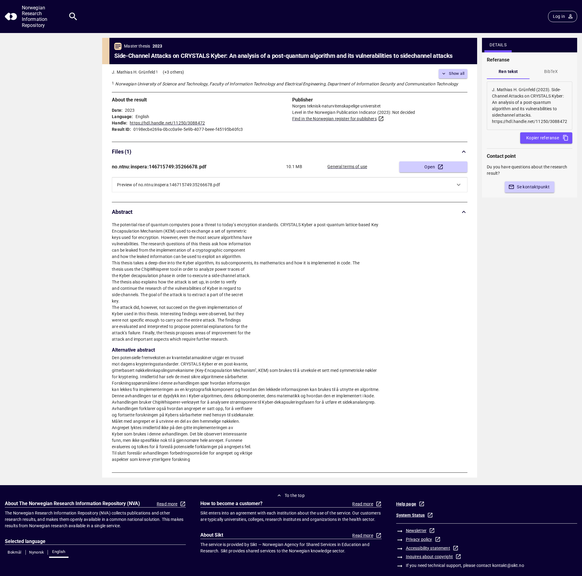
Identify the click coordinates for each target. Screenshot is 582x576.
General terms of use (347, 166)
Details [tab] (498, 44)
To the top (295, 495)
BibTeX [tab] (551, 71)
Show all (456, 73)
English (58, 551)
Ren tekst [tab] (508, 71)
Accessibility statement (428, 548)
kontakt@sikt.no (508, 565)
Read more (167, 504)
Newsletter (416, 530)
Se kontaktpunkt (533, 186)
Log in (559, 16)
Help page (406, 504)
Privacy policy (419, 539)
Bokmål (14, 552)
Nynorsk (36, 552)
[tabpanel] (529, 105)
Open (429, 166)
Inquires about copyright (429, 556)
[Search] (73, 16)
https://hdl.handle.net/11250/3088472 (167, 123)
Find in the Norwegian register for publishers (334, 118)
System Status (410, 515)
